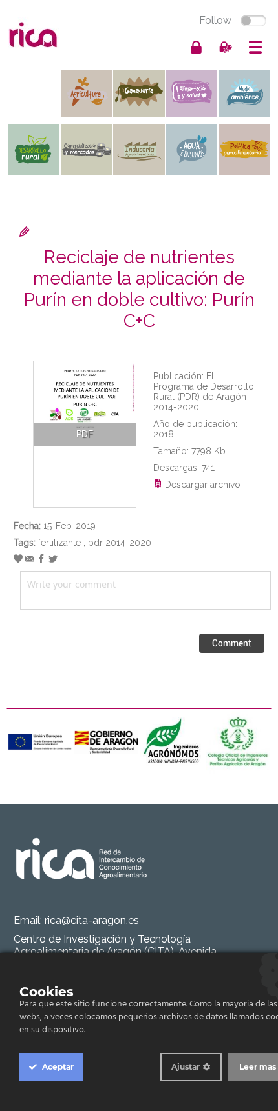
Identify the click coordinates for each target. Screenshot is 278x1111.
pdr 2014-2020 (119, 542)
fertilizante (59, 542)
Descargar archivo (201, 484)
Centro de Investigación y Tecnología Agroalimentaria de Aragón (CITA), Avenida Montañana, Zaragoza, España (115, 951)
